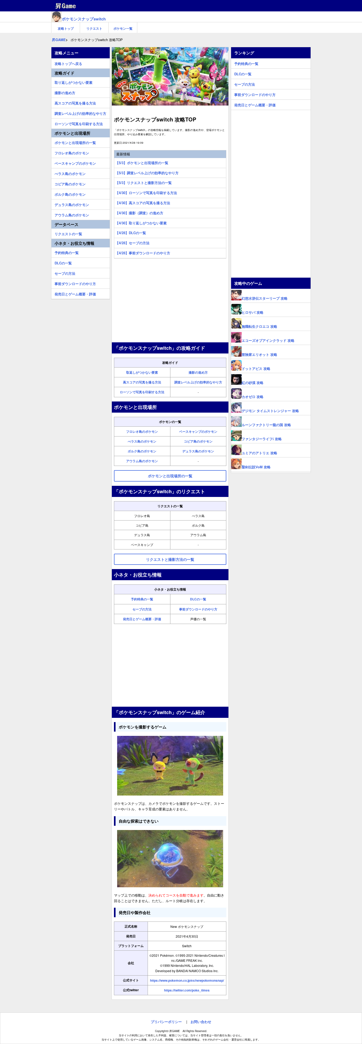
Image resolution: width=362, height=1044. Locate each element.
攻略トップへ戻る (68, 63)
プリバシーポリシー (166, 1021)
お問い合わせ (201, 1021)
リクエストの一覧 (68, 233)
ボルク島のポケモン (142, 451)
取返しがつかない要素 (142, 372)
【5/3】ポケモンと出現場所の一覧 (141, 162)
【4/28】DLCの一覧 (130, 232)
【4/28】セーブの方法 (132, 242)
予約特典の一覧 (142, 599)
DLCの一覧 (198, 599)
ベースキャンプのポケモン (198, 431)
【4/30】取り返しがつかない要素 (141, 222)
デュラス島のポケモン (198, 451)
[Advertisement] (170, 301)
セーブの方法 (142, 609)
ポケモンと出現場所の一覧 (75, 142)
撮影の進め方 (198, 372)
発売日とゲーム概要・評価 (142, 619)
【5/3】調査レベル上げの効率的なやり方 (147, 172)
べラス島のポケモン (142, 441)
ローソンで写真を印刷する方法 (142, 392)
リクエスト (94, 28)
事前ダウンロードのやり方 (198, 609)
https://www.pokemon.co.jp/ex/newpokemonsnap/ (187, 980)
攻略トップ (66, 28)
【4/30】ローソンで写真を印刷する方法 (146, 192)
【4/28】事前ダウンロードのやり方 (142, 252)
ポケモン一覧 (123, 28)
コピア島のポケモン (198, 441)
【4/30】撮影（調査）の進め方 (139, 212)
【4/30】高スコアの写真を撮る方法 (142, 202)
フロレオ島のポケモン (142, 431)
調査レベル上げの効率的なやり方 (198, 382)
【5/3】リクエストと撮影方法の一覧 (143, 182)
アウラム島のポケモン (142, 460)
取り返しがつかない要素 (73, 82)
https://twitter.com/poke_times (187, 990)
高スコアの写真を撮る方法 (142, 382)
